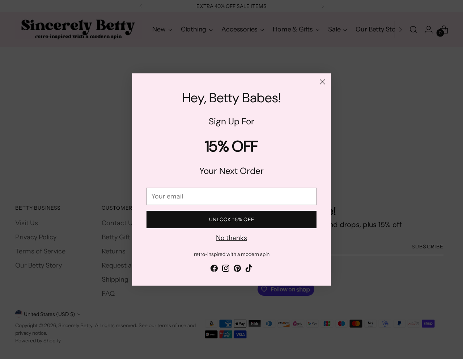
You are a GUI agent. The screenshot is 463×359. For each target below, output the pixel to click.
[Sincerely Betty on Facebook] (214, 269)
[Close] (322, 81)
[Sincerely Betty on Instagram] (225, 269)
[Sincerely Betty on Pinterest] (237, 269)
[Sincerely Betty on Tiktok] (249, 269)
